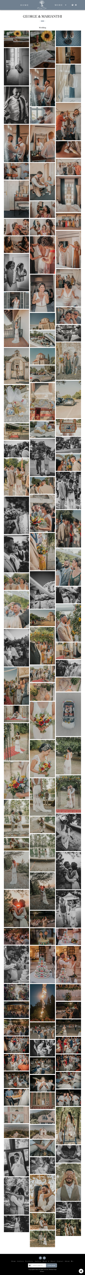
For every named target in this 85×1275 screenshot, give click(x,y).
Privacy (42, 1271)
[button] (75, 5)
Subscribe (51, 1265)
